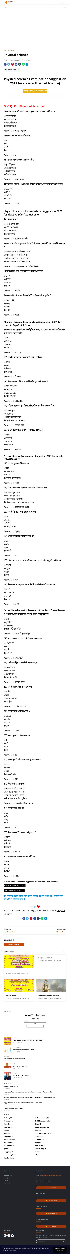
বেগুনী (8, 565)
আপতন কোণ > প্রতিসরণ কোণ (18, 251)
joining (8, 971)
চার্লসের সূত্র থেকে (13, 495)
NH (8, 303)
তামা (7, 764)
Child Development (18, 1047)
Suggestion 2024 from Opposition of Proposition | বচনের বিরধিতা (23, 1103)
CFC (8, 871)
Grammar (15, 1038)
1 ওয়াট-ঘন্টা (10, 234)
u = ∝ (8, 599)
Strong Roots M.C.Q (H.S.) (21, 1075)
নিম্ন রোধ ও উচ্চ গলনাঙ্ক (15, 795)
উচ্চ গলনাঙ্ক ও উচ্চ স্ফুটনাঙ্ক (16, 798)
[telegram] (5, 1235)
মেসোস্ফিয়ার (11, 126)
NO (7, 861)
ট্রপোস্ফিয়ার (10, 164)
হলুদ (7, 571)
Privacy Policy (8, 1175)
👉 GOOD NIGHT (51, 1226)
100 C (9, 189)
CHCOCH (11, 396)
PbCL (9, 341)
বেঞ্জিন (8, 691)
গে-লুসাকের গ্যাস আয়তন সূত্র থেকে (20, 502)
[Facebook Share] (5, 64)
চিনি (7, 619)
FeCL (8, 344)
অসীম (8, 147)
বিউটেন (9, 843)
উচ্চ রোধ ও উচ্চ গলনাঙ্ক (15, 788)
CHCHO (10, 389)
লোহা (8, 767)
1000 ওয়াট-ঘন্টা (12, 224)
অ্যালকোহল (10, 471)
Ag (7, 819)
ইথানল (8, 840)
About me (7, 1183)
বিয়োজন (9, 441)
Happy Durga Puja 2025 (11, 1086)
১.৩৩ (8, 150)
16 (7, 743)
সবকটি (8, 550)
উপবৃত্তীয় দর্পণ (11, 677)
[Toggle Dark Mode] (58, 2)
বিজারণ (9, 438)
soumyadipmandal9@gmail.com (51, 1175)
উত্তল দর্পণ (10, 674)
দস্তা (7, 771)
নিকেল (8, 368)
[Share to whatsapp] (23, 64)
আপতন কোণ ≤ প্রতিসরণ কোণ (18, 258)
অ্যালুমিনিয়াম (11, 774)
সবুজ (8, 568)
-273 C (9, 198)
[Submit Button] (64, 1241)
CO (8, 725)
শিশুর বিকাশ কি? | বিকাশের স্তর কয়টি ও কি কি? (23, 1049)
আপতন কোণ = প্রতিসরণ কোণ (18, 261)
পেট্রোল (9, 701)
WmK (10, 643)
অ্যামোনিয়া (10, 625)
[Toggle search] (61, 2)
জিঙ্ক (7, 365)
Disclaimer (7, 1178)
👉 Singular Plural (51, 1213)
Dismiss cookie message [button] (60, 1249)
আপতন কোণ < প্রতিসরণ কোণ (18, 255)
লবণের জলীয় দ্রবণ (13, 478)
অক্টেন (8, 847)
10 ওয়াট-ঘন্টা (11, 230)
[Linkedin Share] (16, 64)
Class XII (15, 1073)
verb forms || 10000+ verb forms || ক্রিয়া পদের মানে (28, 1040)
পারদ (8, 474)
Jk (7, 649)
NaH (8, 306)
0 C (8, 192)
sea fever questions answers (48, 995)
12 (7, 746)
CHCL (9, 716)
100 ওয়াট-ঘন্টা (12, 227)
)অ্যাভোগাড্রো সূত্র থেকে (14, 499)
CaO (8, 722)
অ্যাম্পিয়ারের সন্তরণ (13, 417)
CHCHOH (11, 386)
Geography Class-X (45, 958)
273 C (9, 195)
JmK (9, 653)
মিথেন (8, 837)
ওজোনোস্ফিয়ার (12, 119)
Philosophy (6, 1056)
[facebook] (54, 2)
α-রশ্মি (8, 276)
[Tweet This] (8, 64)
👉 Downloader (51, 1188)
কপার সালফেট (11, 698)
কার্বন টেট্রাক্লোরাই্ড (13, 629)
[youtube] (8, 1235)
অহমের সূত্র (10, 410)
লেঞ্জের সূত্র (10, 413)
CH (7, 516)
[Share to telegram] (27, 64)
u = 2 (8, 596)
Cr (7, 541)
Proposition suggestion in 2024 (13, 1108)
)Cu (6, 813)
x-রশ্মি (8, 285)
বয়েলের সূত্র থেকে (13, 492)
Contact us (7, 1181)
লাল (7, 575)
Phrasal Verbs (11, 995)
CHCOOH (11, 393)
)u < (7, 589)
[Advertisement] (35, 28)
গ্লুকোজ (8, 622)
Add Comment (14, 944)
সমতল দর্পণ (10, 670)
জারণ (8, 434)
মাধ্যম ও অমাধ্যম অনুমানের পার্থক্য (20, 1066)
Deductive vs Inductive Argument (14, 1059)
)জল (7, 468)
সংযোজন (9, 444)
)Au (6, 816)
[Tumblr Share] (19, 64)
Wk (8, 646)
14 (7, 750)
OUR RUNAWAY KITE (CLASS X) (14, 886)
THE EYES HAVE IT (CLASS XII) (14, 890)
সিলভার (9, 372)
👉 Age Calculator (51, 1200)
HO (8, 310)
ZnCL (9, 337)
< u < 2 (10, 592)
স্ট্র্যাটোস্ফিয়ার (11, 116)
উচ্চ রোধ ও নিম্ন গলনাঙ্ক (15, 792)
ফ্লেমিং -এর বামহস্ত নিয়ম (15, 420)
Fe (7, 547)
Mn (7, 544)
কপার (8, 362)
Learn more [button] (12, 1250)
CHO (11, 300)
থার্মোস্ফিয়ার (10, 171)
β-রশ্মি (8, 279)
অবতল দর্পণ (10, 667)
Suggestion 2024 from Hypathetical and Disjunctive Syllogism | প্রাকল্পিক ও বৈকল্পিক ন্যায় (29, 1097)
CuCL (9, 347)
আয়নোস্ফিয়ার (11, 122)
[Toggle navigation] (64, 2)
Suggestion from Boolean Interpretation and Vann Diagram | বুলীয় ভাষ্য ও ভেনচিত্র (28, 1092)
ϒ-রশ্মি (8, 282)
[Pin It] (12, 64)
